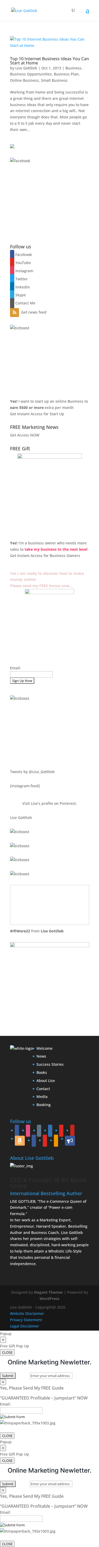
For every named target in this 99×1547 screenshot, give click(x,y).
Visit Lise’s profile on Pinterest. (49, 803)
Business (73, 67)
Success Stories (50, 1064)
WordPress (49, 1298)
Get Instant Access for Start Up (37, 413)
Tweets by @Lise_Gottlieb (32, 771)
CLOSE (7, 1352)
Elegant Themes (48, 1292)
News (41, 1056)
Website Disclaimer (27, 1313)
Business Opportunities (31, 74)
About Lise (45, 1080)
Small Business (54, 80)
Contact (43, 1088)
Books (41, 1072)
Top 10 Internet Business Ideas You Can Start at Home (49, 61)
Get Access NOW (24, 435)
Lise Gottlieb (26, 67)
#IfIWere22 (20, 930)
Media (42, 1096)
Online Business (24, 80)
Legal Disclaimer (24, 1326)
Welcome (44, 1048)
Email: (15, 667)
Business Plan (66, 74)
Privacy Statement (26, 1319)
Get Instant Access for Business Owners (45, 555)
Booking (43, 1104)
